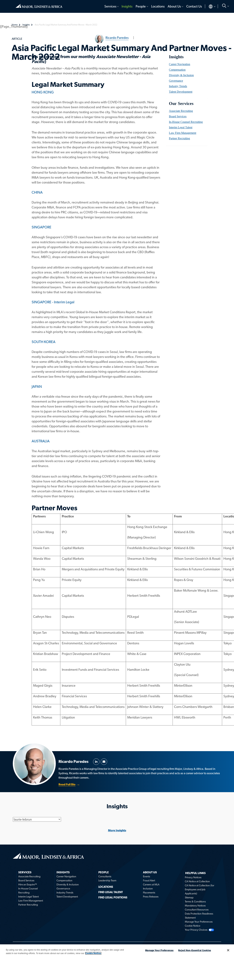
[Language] (209, 6)
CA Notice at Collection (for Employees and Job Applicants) (199, 889)
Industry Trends (178, 86)
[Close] (228, 950)
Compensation (177, 69)
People (141, 6)
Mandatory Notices (195, 905)
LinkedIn (96, 761)
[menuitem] (111, 6)
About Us (174, 6)
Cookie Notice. (93, 953)
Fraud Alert (149, 880)
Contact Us (194, 6)
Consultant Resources (197, 909)
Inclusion (148, 888)
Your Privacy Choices (196, 929)
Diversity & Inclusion (181, 75)
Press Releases (150, 896)
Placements (149, 892)
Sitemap (189, 897)
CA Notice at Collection (197, 881)
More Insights (117, 830)
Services (110, 6)
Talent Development (180, 91)
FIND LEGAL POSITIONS (112, 897)
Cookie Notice (192, 925)
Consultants (104, 876)
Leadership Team (107, 880)
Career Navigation (179, 64)
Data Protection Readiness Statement (199, 915)
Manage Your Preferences (199, 921)
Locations (158, 6)
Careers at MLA (151, 884)
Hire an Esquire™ (27, 884)
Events (146, 876)
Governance (176, 80)
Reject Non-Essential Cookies (194, 950)
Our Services (181, 103)
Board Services (177, 116)
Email (104, 761)
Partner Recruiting (179, 138)
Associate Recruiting (181, 110)
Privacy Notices (193, 877)
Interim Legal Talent (180, 127)
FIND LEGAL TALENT (110, 892)
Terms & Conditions (195, 901)
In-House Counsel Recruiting (186, 121)
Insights (127, 6)
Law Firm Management (182, 132)
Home (39, 4)
